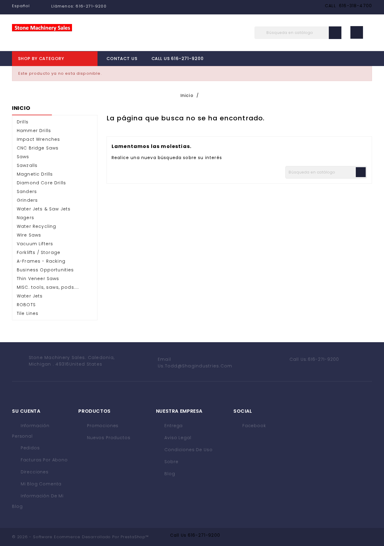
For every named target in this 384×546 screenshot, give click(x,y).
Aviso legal (177, 438)
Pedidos (29, 448)
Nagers (25, 218)
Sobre (170, 462)
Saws (23, 157)
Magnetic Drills (35, 174)
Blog (169, 474)
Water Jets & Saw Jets (43, 209)
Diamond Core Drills (41, 183)
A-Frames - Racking (41, 261)
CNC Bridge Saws (37, 148)
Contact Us (121, 59)
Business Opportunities (45, 270)
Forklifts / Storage (38, 252)
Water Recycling (36, 226)
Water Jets (30, 296)
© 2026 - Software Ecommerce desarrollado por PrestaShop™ (80, 537)
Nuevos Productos (108, 438)
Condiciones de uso (188, 450)
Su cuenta (26, 411)
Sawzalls (27, 165)
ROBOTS (26, 305)
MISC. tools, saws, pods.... (48, 287)
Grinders (27, 200)
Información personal (31, 431)
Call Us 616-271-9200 (178, 59)
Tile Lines (28, 313)
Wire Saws (29, 235)
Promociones (102, 426)
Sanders (27, 192)
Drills (22, 122)
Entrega (173, 426)
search (335, 32)
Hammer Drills (34, 131)
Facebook (254, 426)
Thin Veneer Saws (38, 279)
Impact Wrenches (38, 139)
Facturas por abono (43, 460)
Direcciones (34, 472)
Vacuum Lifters (35, 244)
